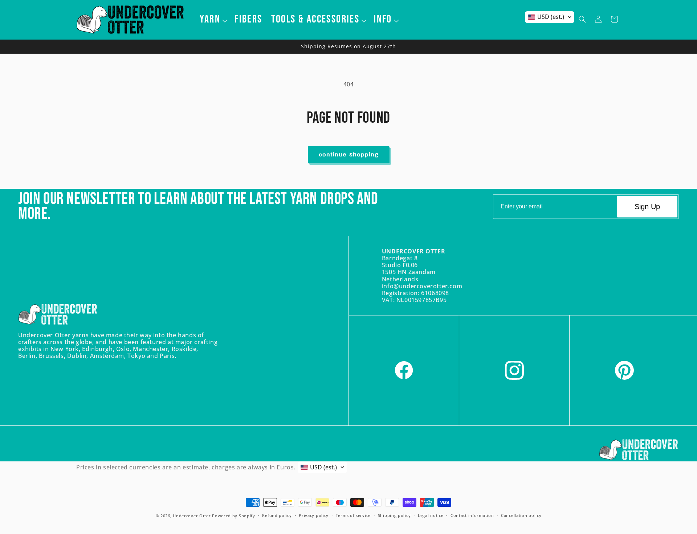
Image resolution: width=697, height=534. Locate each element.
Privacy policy (314, 515)
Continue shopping (349, 155)
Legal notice (430, 515)
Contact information (472, 515)
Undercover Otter (192, 515)
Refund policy (277, 515)
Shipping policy (394, 515)
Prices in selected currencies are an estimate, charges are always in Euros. (185, 467)
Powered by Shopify (233, 515)
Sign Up (647, 207)
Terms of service (353, 515)
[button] (213, 19)
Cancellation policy (521, 515)
